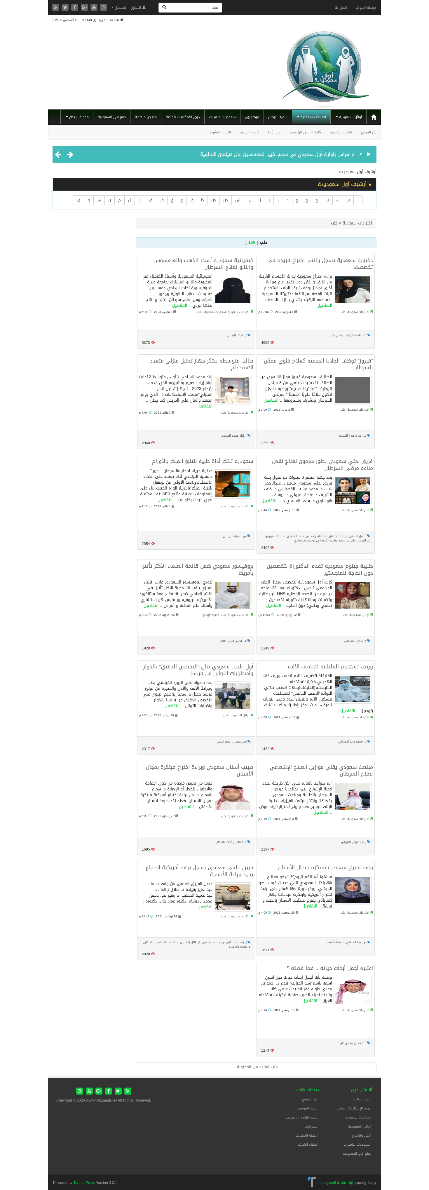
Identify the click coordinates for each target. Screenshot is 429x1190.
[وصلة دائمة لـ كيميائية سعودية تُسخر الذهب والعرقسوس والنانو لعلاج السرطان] (233, 289)
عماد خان (149, 942)
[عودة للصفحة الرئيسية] (325, 66)
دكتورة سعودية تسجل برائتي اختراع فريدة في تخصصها (320, 263)
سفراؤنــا (274, 132)
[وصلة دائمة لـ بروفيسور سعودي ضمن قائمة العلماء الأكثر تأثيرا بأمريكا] (233, 595)
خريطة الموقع (365, 7)
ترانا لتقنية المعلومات (337, 1182)
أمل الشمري (356, 536)
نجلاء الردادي (235, 335)
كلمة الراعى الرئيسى (305, 132)
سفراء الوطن (277, 117)
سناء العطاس (211, 942)
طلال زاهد (190, 942)
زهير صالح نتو (235, 942)
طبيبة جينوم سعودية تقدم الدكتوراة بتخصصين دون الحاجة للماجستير (320, 569)
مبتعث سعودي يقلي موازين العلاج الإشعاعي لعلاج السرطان (321, 770)
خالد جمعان (336, 536)
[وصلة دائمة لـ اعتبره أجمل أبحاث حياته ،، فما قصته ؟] (353, 990)
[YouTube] (95, 8)
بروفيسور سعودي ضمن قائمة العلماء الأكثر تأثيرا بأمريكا (197, 569)
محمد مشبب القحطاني (331, 540)
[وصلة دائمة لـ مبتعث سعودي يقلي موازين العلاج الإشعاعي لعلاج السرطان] (353, 796)
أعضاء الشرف (249, 132)
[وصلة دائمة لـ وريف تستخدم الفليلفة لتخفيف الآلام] (353, 689)
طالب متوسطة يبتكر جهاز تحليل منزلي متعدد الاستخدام (201, 364)
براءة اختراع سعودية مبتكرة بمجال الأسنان (325, 867)
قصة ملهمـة (361, 1099)
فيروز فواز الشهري (350, 435)
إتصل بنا (341, 7)
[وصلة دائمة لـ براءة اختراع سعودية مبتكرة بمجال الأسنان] (353, 890)
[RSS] (56, 8)
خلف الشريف (319, 536)
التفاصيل (179, 305)
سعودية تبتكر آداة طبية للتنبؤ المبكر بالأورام (202, 461)
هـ (99, 200)
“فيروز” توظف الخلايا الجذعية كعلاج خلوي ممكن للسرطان (318, 364)
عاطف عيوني (273, 536)
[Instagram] (104, 8)
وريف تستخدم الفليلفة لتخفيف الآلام (330, 667)
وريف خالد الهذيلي (350, 741)
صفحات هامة (307, 1090)
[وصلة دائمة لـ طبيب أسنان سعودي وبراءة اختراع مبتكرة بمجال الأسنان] (233, 796)
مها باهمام (334, 942)
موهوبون (252, 117)
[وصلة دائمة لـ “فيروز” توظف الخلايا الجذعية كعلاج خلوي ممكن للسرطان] (353, 390)
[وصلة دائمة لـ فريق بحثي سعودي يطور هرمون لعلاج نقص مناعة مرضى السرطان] (353, 490)
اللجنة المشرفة (220, 132)
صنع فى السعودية (112, 117)
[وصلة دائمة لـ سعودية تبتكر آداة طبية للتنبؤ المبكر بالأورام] (233, 484)
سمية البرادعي (232, 536)
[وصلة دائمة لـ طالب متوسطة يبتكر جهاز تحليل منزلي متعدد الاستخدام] (233, 390)
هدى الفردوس (353, 641)
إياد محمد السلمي (232, 435)
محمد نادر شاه (238, 946)
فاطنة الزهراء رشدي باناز (346, 335)
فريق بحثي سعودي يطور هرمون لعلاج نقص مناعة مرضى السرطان (322, 464)
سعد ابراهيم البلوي (229, 741)
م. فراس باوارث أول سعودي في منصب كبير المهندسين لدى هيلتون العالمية (277, 154)
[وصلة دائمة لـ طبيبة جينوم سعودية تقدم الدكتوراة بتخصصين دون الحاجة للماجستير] (353, 595)
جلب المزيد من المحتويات (256, 1067)
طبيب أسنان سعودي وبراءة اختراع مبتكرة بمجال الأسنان (199, 770)
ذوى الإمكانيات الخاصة (183, 117)
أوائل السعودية (350, 117)
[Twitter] (66, 8)
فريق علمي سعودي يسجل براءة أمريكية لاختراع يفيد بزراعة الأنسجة (199, 871)
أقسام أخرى (361, 1090)
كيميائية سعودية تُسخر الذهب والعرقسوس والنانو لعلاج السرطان (203, 263)
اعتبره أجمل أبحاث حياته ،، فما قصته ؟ (330, 968)
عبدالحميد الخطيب (168, 942)
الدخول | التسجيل (128, 7)
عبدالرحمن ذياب (360, 540)
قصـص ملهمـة (146, 117)
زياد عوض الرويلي (352, 842)
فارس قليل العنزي (230, 641)
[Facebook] (75, 8)
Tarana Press (84, 1182)
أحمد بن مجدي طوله (351, 1043)
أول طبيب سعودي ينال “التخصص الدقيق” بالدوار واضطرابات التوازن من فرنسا (198, 670)
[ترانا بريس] (312, 1182)
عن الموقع (368, 132)
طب (198, 312)
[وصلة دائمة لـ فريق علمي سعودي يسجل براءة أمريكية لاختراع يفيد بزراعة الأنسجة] (233, 897)
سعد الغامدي (295, 536)
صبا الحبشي (353, 942)
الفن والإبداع (361, 1135)
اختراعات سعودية (312, 117)
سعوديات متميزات (222, 117)
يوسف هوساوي (304, 540)
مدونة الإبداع (78, 117)
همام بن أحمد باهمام (229, 842)
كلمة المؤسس (341, 132)
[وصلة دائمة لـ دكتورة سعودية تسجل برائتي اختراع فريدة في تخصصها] (353, 289)
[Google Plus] (85, 8)
